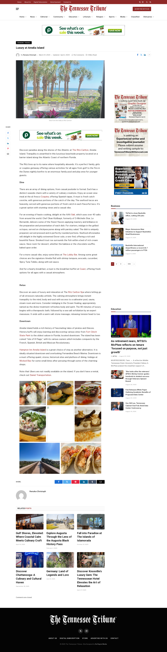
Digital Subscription (40, 2)
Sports (112, 17)
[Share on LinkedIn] (145, 55)
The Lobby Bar (70, 254)
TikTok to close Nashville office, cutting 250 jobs (136, 214)
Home (19, 2)
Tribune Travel (24, 42)
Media (122, 17)
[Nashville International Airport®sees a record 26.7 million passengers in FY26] (117, 250)
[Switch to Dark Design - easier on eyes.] (147, 2)
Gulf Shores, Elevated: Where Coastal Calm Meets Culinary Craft (29, 537)
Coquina (45, 196)
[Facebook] (8, 133)
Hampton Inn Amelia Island (32, 349)
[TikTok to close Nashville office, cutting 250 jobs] (117, 218)
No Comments (79, 55)
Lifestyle (87, 17)
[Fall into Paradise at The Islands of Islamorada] (91, 522)
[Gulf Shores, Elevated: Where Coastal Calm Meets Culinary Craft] (30, 522)
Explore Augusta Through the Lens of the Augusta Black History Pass (59, 539)
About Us (27, 2)
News (32, 17)
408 (129, 264)
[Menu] (17, 8)
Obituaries (147, 17)
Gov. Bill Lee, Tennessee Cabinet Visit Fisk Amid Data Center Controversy (137, 405)
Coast (83, 269)
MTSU (115, 356)
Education (73, 17)
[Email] (8, 154)
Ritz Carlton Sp (75, 292)
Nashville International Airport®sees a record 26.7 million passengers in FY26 (137, 247)
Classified (135, 17)
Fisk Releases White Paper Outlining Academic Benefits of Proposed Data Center (138, 392)
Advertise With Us (142, 9)
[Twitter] (8, 138)
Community (58, 17)
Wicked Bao (25, 360)
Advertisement (55, 2)
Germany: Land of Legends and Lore (57, 573)
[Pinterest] (8, 149)
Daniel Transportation (40, 375)
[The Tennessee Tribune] (83, 9)
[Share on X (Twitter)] (141, 55)
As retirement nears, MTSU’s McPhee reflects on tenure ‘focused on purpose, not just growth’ (129, 347)
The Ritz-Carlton (80, 150)
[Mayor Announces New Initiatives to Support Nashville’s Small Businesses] (117, 234)
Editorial (44, 17)
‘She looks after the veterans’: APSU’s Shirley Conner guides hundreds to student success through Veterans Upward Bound (138, 376)
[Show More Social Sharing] (149, 55)
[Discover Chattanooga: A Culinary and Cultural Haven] (30, 560)
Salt (73, 214)
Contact (114, 638)
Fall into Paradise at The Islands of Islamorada (89, 537)
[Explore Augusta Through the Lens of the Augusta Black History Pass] (60, 522)
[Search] (150, 2)
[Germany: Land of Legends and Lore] (60, 560)
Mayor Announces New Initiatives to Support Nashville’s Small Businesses (138, 231)
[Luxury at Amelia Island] (60, 89)
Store (85, 638)
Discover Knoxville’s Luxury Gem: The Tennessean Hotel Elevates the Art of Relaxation (89, 579)
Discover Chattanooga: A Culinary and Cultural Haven (28, 577)
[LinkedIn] (8, 143)
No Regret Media (101, 644)
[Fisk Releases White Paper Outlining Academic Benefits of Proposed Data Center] (117, 392)
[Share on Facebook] (137, 55)
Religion (99, 17)
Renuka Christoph (29, 55)
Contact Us (67, 2)
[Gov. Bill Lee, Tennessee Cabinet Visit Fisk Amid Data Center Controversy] (117, 406)
